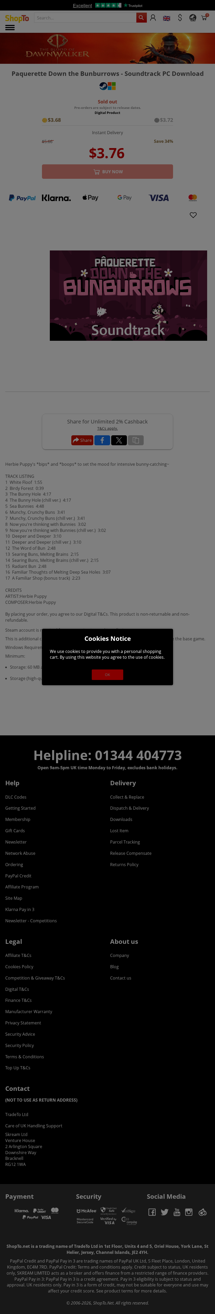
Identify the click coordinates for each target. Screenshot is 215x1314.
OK (107, 674)
